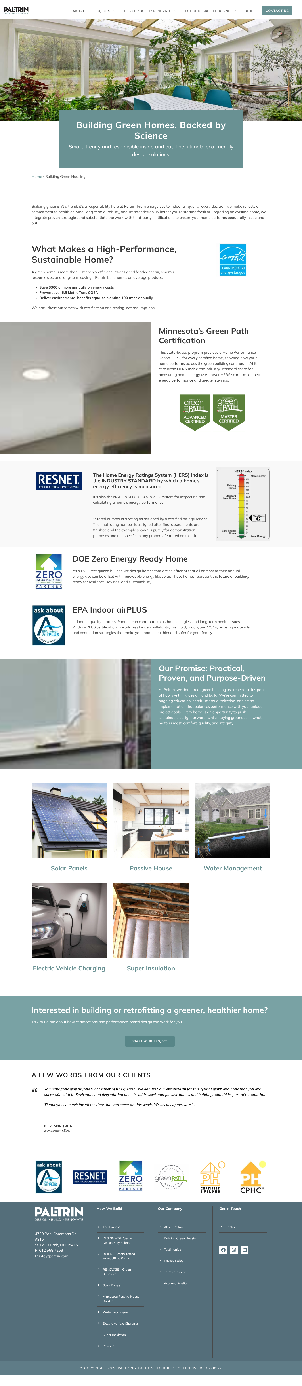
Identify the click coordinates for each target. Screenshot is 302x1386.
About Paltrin (173, 1227)
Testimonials (173, 1249)
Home (37, 176)
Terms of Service (176, 1272)
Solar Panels (69, 868)
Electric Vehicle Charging (69, 968)
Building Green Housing (180, 1238)
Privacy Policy (173, 1261)
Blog (249, 11)
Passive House (151, 868)
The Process (111, 1227)
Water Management (232, 868)
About (79, 11)
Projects (108, 1346)
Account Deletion (176, 1283)
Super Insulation (151, 968)
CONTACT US (277, 11)
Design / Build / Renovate (147, 11)
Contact (231, 1227)
